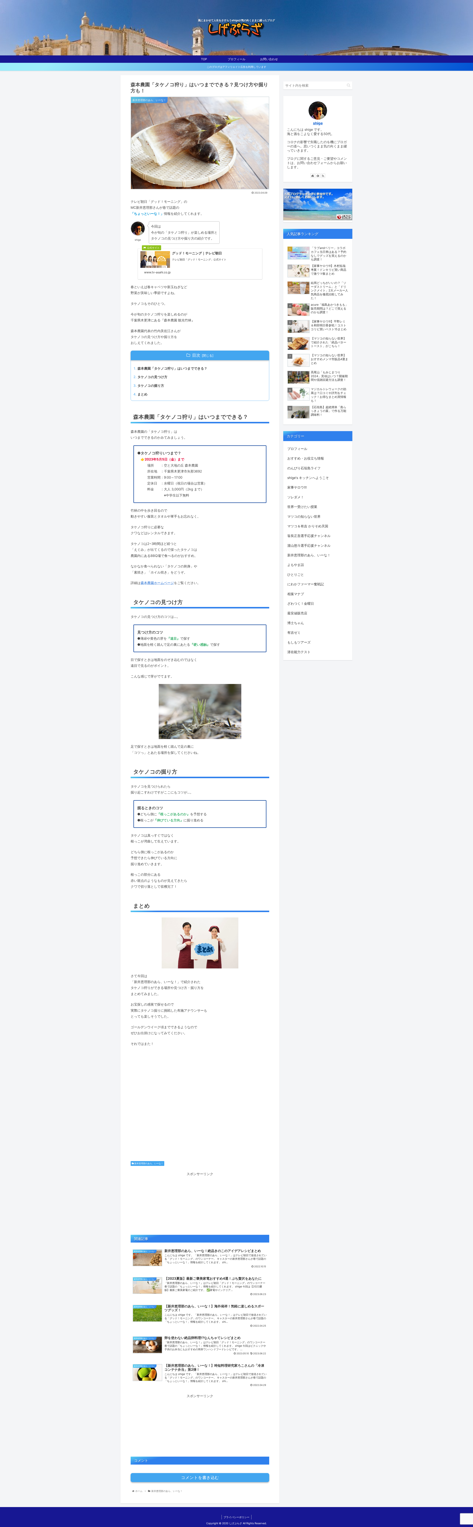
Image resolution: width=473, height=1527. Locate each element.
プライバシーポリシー (236, 1517)
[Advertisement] (200, 1109)
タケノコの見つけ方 (152, 377)
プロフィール (297, 449)
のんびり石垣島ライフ (304, 468)
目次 (196, 355)
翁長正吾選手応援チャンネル (309, 536)
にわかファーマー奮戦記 (305, 584)
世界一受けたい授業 (302, 507)
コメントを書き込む (200, 1477)
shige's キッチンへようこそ (308, 478)
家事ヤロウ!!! (297, 487)
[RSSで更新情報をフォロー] (323, 175)
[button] (348, 85)
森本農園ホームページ (157, 583)
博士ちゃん (295, 623)
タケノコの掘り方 (150, 386)
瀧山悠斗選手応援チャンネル (309, 545)
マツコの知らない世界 (304, 516)
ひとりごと (295, 574)
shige (318, 123)
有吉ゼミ (294, 632)
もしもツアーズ (299, 642)
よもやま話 (295, 565)
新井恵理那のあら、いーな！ (148, 1163)
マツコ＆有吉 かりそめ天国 (307, 526)
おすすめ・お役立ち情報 (305, 458)
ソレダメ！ (295, 497)
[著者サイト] (312, 175)
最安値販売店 (297, 613)
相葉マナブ (295, 594)
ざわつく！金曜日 (300, 603)
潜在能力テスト (299, 652)
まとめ (142, 394)
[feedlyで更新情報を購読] (318, 175)
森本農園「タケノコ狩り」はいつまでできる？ (172, 368)
